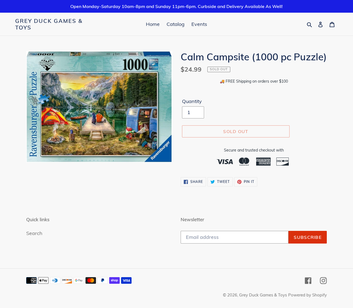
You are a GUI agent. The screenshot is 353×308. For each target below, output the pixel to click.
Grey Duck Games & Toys (49, 24)
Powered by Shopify (307, 295)
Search (34, 233)
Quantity (192, 101)
